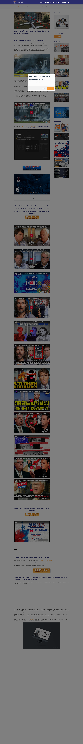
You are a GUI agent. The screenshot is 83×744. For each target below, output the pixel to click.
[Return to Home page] (18, 2)
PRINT (28, 35)
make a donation (52, 562)
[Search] (68, 2)
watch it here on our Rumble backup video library (28, 126)
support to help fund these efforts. (47, 560)
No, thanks (44, 88)
